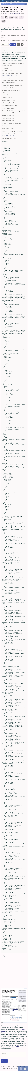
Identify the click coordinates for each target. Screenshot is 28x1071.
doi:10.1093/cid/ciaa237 (8, 136)
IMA (13, 1047)
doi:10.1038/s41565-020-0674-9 (12, 13)
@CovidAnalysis (17, 1066)
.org (8, 1)
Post (4, 1066)
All (22, 44)
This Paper (13, 44)
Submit (4, 1061)
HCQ (19, 44)
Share (9, 1066)
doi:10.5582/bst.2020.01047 (9, 75)
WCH (17, 1047)
